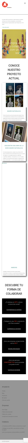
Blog (3, 393)
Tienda (3, 391)
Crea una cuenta (6, 400)
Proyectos (4, 395)
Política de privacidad (7, 412)
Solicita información (14, 348)
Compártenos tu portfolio (14, 309)
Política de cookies (6, 414)
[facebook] (18, 12)
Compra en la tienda (14, 370)
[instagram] (22, 12)
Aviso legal (4, 409)
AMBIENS (14, 267)
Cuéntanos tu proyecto (14, 328)
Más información (5, 27)
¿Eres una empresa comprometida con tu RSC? (13, 432)
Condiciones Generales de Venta (10, 416)
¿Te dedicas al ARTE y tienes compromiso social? (14, 426)
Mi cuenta (4, 398)
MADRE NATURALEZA (14, 111)
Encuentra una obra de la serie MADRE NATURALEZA (14, 147)
